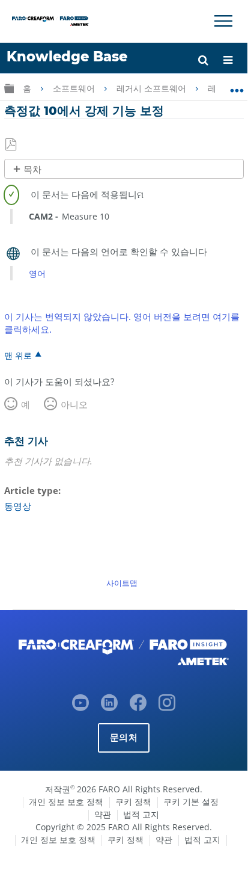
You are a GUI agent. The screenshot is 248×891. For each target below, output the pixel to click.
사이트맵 (122, 583)
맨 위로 (18, 355)
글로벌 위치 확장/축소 (237, 86)
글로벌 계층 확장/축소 (9, 88)
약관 (102, 814)
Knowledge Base (67, 56)
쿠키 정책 (133, 801)
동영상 (17, 506)
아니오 (74, 404)
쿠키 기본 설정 (191, 801)
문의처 (124, 737)
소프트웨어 (75, 88)
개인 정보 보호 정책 (66, 801)
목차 (32, 169)
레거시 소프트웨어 (152, 88)
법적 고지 (141, 814)
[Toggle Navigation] (223, 21)
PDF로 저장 (12, 145)
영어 (37, 273)
